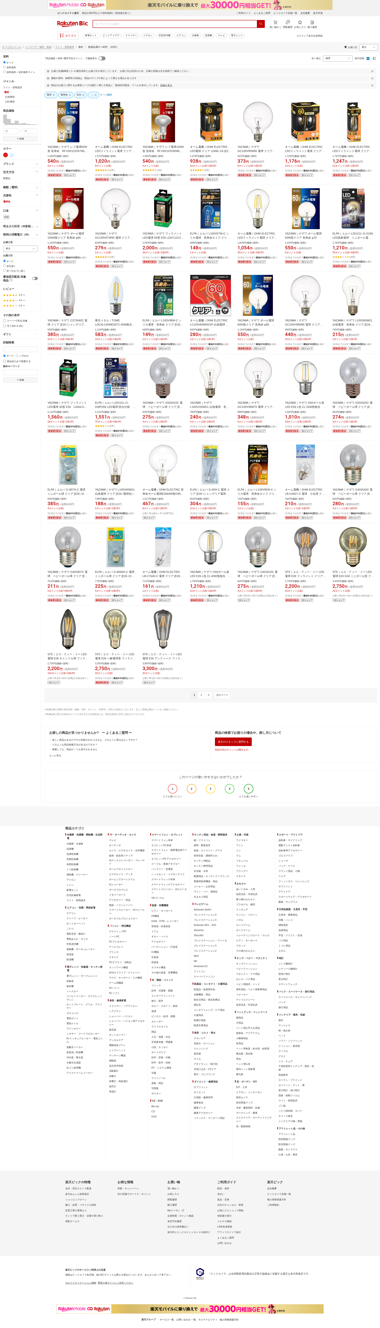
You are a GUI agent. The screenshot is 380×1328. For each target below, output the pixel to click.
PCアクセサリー (118, 941)
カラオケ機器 (158, 967)
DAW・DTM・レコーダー (165, 921)
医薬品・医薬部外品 (204, 989)
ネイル (197, 1058)
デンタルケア (116, 1040)
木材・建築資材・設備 (248, 1107)
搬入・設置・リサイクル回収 (80, 1205)
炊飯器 (70, 981)
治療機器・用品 (202, 994)
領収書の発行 (224, 1215)
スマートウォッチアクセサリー (168, 884)
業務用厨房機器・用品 (206, 881)
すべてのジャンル (11, 47)
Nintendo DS (201, 966)
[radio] (4, 62)
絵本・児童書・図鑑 (162, 990)
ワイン (239, 845)
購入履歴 (172, 1205)
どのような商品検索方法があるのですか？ (74, 744)
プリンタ (114, 952)
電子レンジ (237, 35)
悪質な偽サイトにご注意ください (115, 1282)
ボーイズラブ (158, 1052)
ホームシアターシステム (122, 879)
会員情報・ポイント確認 (180, 1215)
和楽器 (155, 962)
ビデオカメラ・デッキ (121, 874)
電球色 (6, 201)
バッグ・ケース (286, 866)
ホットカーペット (76, 923)
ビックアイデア (111, 35)
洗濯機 (208, 35)
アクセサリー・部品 (119, 900)
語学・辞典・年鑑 (160, 1057)
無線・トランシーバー (121, 905)
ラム (238, 855)
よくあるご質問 (262, 13)
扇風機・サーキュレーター (80, 949)
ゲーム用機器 (116, 983)
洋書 (153, 1073)
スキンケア (200, 1038)
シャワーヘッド (117, 1050)
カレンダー (157, 1021)
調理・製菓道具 (202, 845)
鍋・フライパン (202, 840)
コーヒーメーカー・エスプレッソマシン (84, 998)
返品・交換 (223, 1199)
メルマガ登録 (224, 1221)
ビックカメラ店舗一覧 (285, 13)
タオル (282, 950)
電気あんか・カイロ (77, 939)
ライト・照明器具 (64, 47)
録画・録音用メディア (121, 855)
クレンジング (201, 1048)
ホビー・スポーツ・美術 (164, 1006)
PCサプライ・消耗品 (120, 962)
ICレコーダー (116, 884)
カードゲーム (243, 925)
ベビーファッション (246, 968)
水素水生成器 (73, 1062)
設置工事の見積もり (76, 1210)
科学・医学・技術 (160, 1062)
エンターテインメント (163, 995)
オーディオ (115, 845)
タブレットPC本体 (161, 845)
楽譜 (153, 1011)
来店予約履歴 (174, 1221)
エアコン (181, 35)
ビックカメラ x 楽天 (68, 13)
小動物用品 (242, 1038)
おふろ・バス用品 (245, 979)
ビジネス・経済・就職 (163, 1016)
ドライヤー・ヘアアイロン (123, 1006)
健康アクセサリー (203, 1113)
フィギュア (242, 909)
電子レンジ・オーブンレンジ (81, 976)
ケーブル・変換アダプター (165, 864)
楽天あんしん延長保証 (77, 1194)
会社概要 (305, 13)
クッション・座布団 (289, 1046)
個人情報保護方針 (276, 1199)
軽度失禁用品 (201, 1025)
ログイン (301, 35)
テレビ (221, 35)
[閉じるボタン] (373, 71)
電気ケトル (72, 1023)
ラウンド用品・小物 (289, 871)
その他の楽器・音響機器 (164, 972)
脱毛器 (112, 1029)
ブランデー (242, 871)
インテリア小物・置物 (290, 1121)
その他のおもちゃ (245, 950)
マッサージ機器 (117, 1055)
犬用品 (239, 1022)
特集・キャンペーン (128, 1188)
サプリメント (201, 1087)
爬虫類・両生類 (244, 1053)
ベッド (282, 1035)
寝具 (280, 1020)
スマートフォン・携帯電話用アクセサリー (169, 852)
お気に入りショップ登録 (230, 1210)
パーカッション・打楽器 (164, 946)
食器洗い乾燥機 (74, 1052)
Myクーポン (173, 1210)
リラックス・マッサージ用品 (209, 1118)
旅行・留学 (157, 1001)
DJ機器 (155, 952)
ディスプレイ (116, 946)
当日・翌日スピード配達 (78, 1188)
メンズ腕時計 (285, 963)
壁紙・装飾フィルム (289, 1095)
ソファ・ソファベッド (290, 1040)
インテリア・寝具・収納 (38, 47)
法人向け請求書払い (178, 1226)
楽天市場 (318, 13)
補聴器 (112, 1060)
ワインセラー (73, 1028)
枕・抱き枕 (284, 1030)
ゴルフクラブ (285, 855)
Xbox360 (198, 935)
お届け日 (8, 255)
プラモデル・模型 (245, 904)
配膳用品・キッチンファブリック (211, 876)
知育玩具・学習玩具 (246, 894)
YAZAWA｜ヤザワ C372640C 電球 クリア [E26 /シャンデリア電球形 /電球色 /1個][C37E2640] (67, 324)
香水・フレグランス (204, 1074)
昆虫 (238, 1058)
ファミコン (200, 971)
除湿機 (70, 959)
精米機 (70, 986)
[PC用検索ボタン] (261, 24)
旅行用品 (283, 1007)
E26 (6, 217)
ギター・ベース (159, 936)
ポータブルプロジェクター (123, 918)
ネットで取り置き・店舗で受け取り (84, 1215)
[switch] (35, 278)
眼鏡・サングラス (287, 902)
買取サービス (72, 1221)
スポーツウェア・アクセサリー (295, 896)
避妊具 (197, 1004)
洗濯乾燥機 (72, 854)
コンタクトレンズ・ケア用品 (209, 1010)
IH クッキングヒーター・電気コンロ (84, 1040)
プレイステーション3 (205, 945)
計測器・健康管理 (203, 1097)
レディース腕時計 (287, 968)
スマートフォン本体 (162, 840)
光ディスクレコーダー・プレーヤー (127, 862)
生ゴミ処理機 (73, 1067)
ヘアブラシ (115, 1011)
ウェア (282, 876)
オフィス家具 (285, 1116)
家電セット (91, 35)
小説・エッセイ (159, 1047)
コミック (156, 985)
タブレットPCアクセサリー (166, 858)
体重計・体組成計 (118, 1081)
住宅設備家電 (73, 895)
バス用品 (283, 940)
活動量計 (114, 1071)
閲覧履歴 (172, 1199)
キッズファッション (246, 963)
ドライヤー (131, 35)
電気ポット (72, 1018)
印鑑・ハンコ (285, 920)
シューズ (283, 860)
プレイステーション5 (205, 914)
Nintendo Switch (202, 909)
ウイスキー (242, 840)
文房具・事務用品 (287, 914)
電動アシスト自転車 (289, 845)
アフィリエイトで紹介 (229, 1232)
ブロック (241, 945)
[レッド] (5, 155)
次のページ (222, 695)
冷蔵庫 (195, 35)
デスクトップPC (118, 931)
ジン (238, 850)
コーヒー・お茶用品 (204, 886)
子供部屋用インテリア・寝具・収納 (296, 1068)
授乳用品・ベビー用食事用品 (251, 989)
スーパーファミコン (204, 976)
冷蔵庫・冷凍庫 (74, 843)
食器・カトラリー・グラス (208, 850)
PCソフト (114, 993)
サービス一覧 (167, 1319)
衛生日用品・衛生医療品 (207, 999)
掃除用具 (283, 925)
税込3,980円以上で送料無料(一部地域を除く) (106, 13)
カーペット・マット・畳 (291, 1085)
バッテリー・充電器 (162, 869)
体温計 (112, 1091)
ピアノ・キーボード (162, 910)
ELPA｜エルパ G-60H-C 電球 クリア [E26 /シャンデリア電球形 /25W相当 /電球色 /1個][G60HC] (210, 493)
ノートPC (114, 936)
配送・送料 (223, 1188)
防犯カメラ (242, 1097)
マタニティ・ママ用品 (248, 974)
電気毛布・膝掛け (76, 933)
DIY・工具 (241, 1087)
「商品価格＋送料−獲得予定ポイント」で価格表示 (70, 58)
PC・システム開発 (161, 1067)
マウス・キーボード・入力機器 (125, 977)
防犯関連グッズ (286, 1139)
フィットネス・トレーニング (293, 881)
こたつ (70, 928)
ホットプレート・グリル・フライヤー (84, 1006)
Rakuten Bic (72, 24)
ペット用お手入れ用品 (248, 1028)
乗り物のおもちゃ (245, 899)
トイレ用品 (284, 945)
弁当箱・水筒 (201, 871)
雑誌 (153, 1031)
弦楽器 (155, 957)
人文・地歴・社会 (160, 1037)
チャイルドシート (245, 999)
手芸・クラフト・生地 (290, 935)
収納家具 (283, 1075)
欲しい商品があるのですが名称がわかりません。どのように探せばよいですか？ (95, 740)
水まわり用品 (201, 896)
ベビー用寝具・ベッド (248, 984)
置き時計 (283, 979)
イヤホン (148, 35)
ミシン (70, 885)
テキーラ (241, 876)
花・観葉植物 (243, 1126)
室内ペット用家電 (245, 1069)
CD (153, 1111)
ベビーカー (242, 994)
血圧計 (112, 1086)
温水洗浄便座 (116, 1065)
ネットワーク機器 (118, 967)
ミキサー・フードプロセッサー (83, 1033)
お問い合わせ (224, 1243)
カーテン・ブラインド (290, 1080)
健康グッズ (200, 1107)
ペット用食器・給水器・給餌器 (252, 1048)
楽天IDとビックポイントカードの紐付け (188, 1232)
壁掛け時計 (284, 974)
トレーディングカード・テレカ (252, 935)
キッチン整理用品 (203, 866)
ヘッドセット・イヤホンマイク (168, 874)
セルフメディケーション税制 (80, 1282)
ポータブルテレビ (118, 889)
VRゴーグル (157, 898)
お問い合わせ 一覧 (186, 1319)
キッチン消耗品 (202, 860)
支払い (220, 1194)
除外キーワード (11, 366)
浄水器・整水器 (74, 1057)
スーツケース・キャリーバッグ (295, 997)
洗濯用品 (283, 930)
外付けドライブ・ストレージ (124, 972)
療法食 (239, 1074)
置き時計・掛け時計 (289, 1090)
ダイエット (200, 1092)
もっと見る (55, 755)
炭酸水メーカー (74, 1047)
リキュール (242, 860)
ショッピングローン (76, 1199)
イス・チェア (285, 1061)
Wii (195, 961)
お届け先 (8, 242)
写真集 (155, 1088)
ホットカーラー (117, 1035)
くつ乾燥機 (72, 869)
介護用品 (198, 1015)
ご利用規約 (273, 1205)
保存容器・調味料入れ (206, 855)
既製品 (6, 178)
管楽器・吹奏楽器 (160, 926)
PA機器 (155, 916)
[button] (5, 119)
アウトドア (284, 891)
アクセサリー (158, 941)
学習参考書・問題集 (162, 1042)
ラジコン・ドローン (246, 914)
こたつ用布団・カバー (290, 1111)
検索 (21, 138)
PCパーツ (114, 988)
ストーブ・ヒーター (77, 918)
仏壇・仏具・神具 (287, 1154)
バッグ (282, 1002)
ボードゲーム (243, 930)
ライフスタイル (159, 1026)
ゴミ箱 (282, 1105)
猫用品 (239, 1017)
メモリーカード (117, 894)
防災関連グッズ (244, 1102)
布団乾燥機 (72, 864)
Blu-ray (155, 1106)
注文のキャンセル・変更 (230, 1205)
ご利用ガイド (243, 13)
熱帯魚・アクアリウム (248, 1033)
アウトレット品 (286, 1134)
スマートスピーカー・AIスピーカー (126, 911)
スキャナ (114, 957)
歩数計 (112, 1076)
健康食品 (198, 1102)
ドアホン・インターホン (249, 1092)
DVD (154, 1116)
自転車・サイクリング (290, 840)
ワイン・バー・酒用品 (206, 891)
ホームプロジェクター (121, 869)
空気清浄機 (164, 35)
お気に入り (173, 1194)
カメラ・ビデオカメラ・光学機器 (127, 850)
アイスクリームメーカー (79, 1073)
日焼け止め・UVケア (205, 1069)
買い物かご (173, 1188)
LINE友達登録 (224, 1226)
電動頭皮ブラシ (117, 1045)
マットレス (284, 1025)
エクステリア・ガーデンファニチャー (254, 1119)
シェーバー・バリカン (121, 1016)
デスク (282, 1056)
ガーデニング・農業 (246, 1113)
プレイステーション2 (205, 950)
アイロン (71, 879)
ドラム (155, 931)
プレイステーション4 (205, 920)
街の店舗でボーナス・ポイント (134, 1194)
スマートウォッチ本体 (163, 879)
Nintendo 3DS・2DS (205, 925)
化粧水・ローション (204, 1043)
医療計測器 (200, 1020)
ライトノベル (158, 1078)
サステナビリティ (207, 1319)
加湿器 (70, 954)
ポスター (156, 1093)
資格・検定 (157, 1083)
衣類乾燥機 (72, 859)
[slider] (3, 124)
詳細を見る (166, 85)
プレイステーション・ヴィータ (210, 940)
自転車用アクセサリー (290, 850)
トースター (72, 991)
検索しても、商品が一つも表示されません (74, 749)
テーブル (283, 1051)
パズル (239, 920)
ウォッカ (241, 866)
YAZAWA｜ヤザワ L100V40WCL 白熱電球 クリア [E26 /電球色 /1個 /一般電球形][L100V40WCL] (115, 493)
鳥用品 (239, 1043)
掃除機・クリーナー (77, 874)
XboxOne (199, 930)
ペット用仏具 (243, 1064)
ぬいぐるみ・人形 (245, 889)
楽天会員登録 (315, 35)
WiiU (196, 956)
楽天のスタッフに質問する (233, 741)
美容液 (197, 1053)
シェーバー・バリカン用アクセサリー (127, 1023)
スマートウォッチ (287, 984)
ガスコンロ (72, 1013)
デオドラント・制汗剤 (206, 1064)
